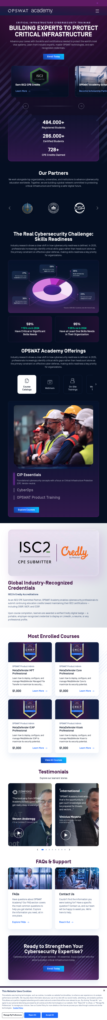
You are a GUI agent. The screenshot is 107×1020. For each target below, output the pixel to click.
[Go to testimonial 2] (46, 849)
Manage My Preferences (13, 1015)
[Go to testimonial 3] (49, 849)
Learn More (38, 691)
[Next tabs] (96, 384)
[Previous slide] (26, 106)
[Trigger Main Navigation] (97, 10)
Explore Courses (26, 509)
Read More (77, 3)
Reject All (32, 1015)
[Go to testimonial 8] (65, 849)
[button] (40, 81)
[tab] (26, 384)
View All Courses (53, 760)
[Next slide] (81, 106)
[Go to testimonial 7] (61, 849)
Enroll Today (53, 56)
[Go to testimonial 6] (58, 849)
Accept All (50, 1015)
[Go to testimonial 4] (52, 849)
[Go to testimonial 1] (42, 849)
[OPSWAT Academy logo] (30, 10)
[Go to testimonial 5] (55, 849)
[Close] (97, 3)
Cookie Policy (18, 1008)
